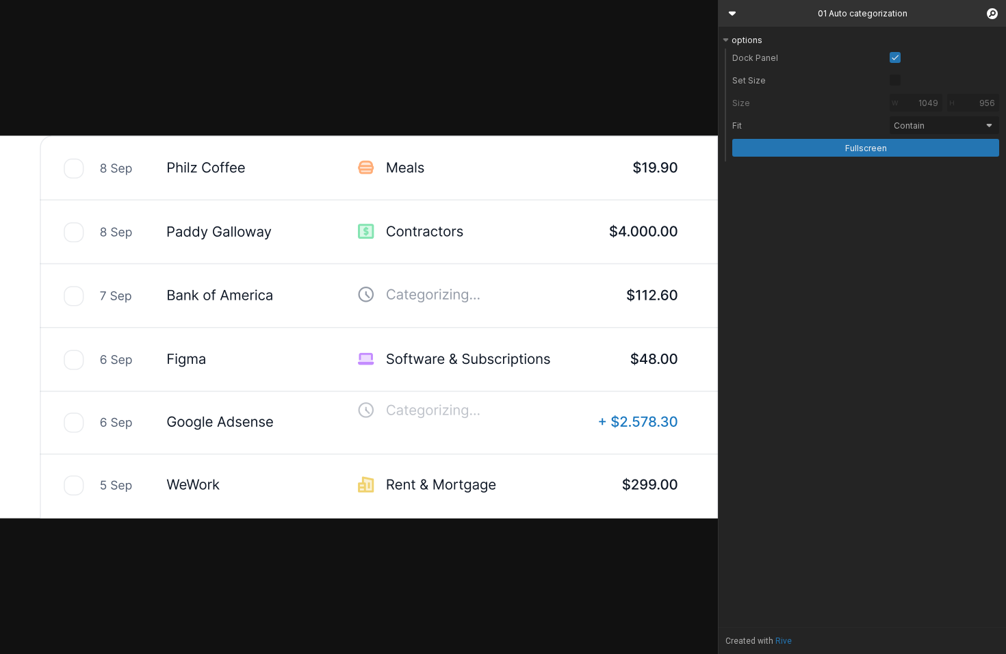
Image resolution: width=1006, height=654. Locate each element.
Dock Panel (755, 58)
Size (741, 103)
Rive (783, 641)
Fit (737, 125)
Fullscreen (866, 148)
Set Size (749, 80)
